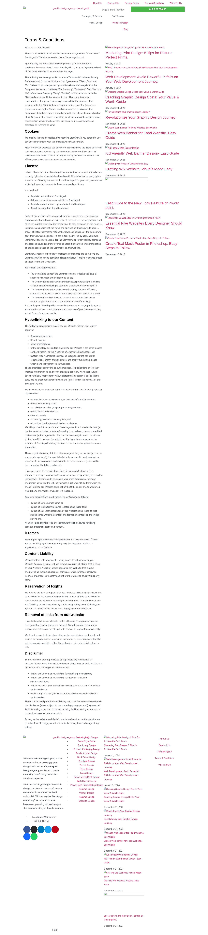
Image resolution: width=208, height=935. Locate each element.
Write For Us (176, 3)
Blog (126, 29)
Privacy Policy (132, 3)
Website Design (120, 22)
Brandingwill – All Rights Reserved (37, 930)
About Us (97, 3)
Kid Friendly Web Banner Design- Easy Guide (142, 153)
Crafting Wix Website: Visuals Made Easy (138, 169)
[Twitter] (48, 829)
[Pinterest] (55, 829)
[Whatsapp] (33, 836)
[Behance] (26, 836)
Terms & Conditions (154, 3)
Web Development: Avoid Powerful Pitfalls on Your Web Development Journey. (141, 79)
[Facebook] (26, 829)
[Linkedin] (41, 829)
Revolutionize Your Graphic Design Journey (140, 117)
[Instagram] (33, 829)
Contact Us (113, 3)
